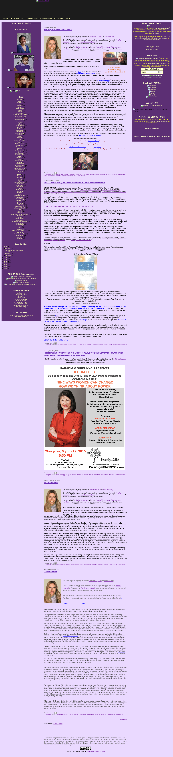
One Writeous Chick (21, 303)
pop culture (19, 203)
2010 (6, 264)
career (20, 112)
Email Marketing (149, 77)
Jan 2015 (8, 255)
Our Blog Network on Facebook (27, 284)
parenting (20, 191)
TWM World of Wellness (19, 231)
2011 (6, 263)
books (20, 110)
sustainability (20, 223)
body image (20, 108)
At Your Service (51, 482)
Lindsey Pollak (21, 300)
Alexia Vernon (21, 293)
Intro (20, 173)
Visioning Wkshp (19, 234)
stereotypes (19, 220)
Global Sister (21, 297)
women (19, 237)
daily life (19, 127)
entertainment (19, 133)
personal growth (19, 197)
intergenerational (19, 168)
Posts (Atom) (57, 724)
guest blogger (19, 153)
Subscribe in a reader (152, 46)
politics (19, 202)
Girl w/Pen (21, 296)
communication (19, 119)
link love (19, 177)
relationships (19, 206)
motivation (19, 185)
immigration (20, 163)
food (19, 142)
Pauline (19, 192)
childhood (20, 118)
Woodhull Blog (21, 306)
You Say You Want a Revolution (14, 250)
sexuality (20, 212)
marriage (19, 179)
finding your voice (19, 141)
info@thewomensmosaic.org (159, 121)
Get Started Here (17, 18)
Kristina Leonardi (120, 359)
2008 (6, 268)
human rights (19, 160)
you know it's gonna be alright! (89, 135)
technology (20, 225)
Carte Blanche (50, 571)
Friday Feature (20, 144)
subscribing (166, 36)
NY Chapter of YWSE (21, 302)
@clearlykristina (81, 500)
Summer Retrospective (19, 221)
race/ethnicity (19, 205)
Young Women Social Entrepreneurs (21, 315)
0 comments (48, 344)
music (20, 188)
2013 (6, 259)
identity (19, 162)
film (19, 139)
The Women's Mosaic (62, 18)
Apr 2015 (8, 252)
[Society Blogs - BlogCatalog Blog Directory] (21, 279)
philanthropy (20, 199)
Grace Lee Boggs (93, 141)
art (19, 104)
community (19, 121)
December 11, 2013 (95, 36)
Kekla (19, 174)
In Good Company (21, 299)
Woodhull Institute (21, 316)
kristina (19, 176)
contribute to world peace (85, 73)
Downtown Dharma (21, 294)
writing (19, 238)
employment (20, 131)
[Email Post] (55, 172)
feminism (19, 137)
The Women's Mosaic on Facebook (152, 131)
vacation (20, 232)
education (19, 130)
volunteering (20, 235)
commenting (138, 38)
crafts (20, 122)
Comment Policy (32, 18)
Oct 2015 (8, 248)
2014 (6, 257)
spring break (20, 218)
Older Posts (123, 719)
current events (19, 125)
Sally (19, 209)
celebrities (19, 113)
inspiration (19, 166)
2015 (6, 247)
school (20, 211)
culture (19, 124)
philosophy (20, 200)
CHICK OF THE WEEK (20, 115)
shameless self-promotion (19, 214)
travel (19, 226)
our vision (156, 33)
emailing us (147, 38)
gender (19, 148)
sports (20, 217)
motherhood (20, 183)
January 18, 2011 (95, 489)
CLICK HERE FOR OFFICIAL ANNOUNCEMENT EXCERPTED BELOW (68, 206)
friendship (19, 147)
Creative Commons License (95, 751)
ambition (19, 102)
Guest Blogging (46, 18)
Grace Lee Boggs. (104, 81)
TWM (19, 228)
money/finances (19, 182)
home (19, 159)
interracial (20, 171)
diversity (19, 128)
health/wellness (20, 154)
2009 (6, 266)
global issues (19, 150)
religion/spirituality (19, 208)
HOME (5, 18)
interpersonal (19, 170)
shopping (20, 215)
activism (19, 99)
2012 (6, 261)
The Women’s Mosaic (88, 495)
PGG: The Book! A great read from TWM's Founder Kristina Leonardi (74, 182)
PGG (79, 72)
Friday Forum (19, 145)
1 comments (48, 174)
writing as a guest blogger (152, 40)
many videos (97, 147)
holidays (19, 157)
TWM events (20, 229)
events (19, 134)
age (19, 101)
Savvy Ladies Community (21, 305)
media (20, 180)
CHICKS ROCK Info (20, 116)
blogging (19, 107)
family (19, 136)
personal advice (19, 196)
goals (19, 151)
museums (20, 186)
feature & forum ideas (160, 38)
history (20, 156)
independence (19, 165)
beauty (19, 105)
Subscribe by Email (152, 49)
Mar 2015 (8, 253)
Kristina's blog (108, 489)
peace (20, 194)
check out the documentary (77, 147)
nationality (19, 189)
